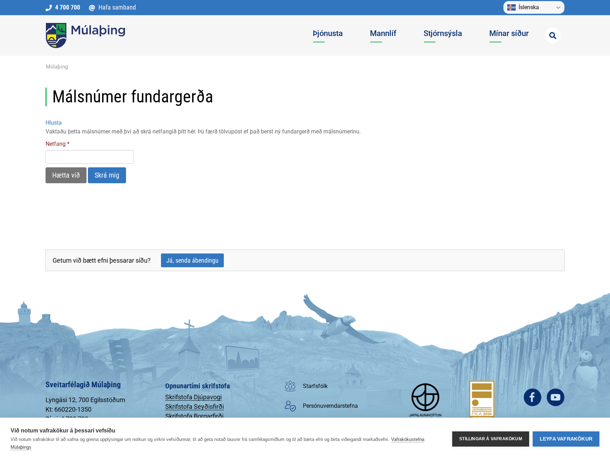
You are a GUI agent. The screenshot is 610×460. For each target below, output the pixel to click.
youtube (555, 397)
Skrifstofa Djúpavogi (193, 397)
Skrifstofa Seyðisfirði (194, 406)
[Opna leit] (553, 35)
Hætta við (66, 175)
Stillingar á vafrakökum (490, 438)
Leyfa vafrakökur (566, 439)
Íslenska (529, 7)
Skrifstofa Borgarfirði (194, 416)
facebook (533, 397)
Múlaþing (57, 67)
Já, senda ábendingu (192, 260)
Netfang (56, 144)
